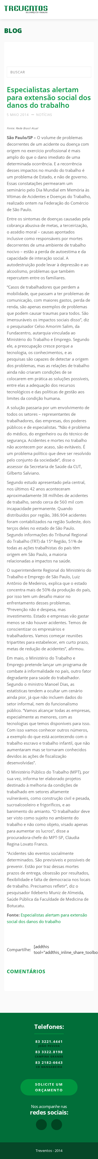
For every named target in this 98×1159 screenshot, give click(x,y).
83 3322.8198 (49, 1052)
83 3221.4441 (49, 1042)
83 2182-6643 (49, 1063)
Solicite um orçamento (49, 1087)
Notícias (44, 114)
